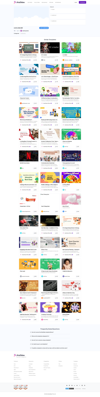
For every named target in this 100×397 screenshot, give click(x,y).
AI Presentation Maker (18, 371)
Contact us (76, 365)
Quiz (15, 363)
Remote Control (17, 377)
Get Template (44, 27)
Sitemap (83, 388)
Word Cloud (16, 367)
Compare (30, 363)
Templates (31, 367)
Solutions (37, 2)
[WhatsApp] (69, 385)
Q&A (15, 369)
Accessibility (76, 377)
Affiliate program (32, 373)
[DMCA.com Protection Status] (70, 388)
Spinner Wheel (16, 375)
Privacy (75, 371)
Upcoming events (32, 369)
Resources (44, 2)
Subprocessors (76, 379)
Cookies (75, 373)
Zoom (45, 369)
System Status (78, 388)
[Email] (67, 385)
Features (30, 2)
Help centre (31, 371)
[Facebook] (79, 385)
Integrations (46, 361)
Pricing (51, 2)
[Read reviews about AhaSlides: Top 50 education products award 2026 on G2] (21, 387)
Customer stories (32, 375)
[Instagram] (82, 385)
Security (75, 375)
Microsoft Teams (47, 367)
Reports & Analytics (17, 379)
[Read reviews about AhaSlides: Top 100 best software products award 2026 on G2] (16, 387)
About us (75, 363)
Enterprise (58, 2)
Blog (30, 365)
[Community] (72, 385)
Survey (15, 373)
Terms (75, 369)
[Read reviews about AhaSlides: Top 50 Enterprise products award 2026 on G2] (25, 387)
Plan (59, 363)
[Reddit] (85, 385)
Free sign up (82, 2)
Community (23, 33)
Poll (14, 365)
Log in (76, 2)
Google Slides (46, 363)
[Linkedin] (74, 385)
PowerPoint (46, 365)
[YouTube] (77, 385)
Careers (75, 367)
